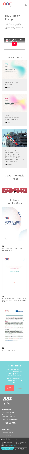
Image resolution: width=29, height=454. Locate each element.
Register (19, 388)
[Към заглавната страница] (7, 4)
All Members (9, 388)
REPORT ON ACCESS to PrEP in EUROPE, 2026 (13, 249)
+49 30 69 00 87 (9, 423)
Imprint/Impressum (7, 435)
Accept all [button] (7, 448)
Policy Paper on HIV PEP (10, 350)
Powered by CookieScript (14, 452)
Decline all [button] (21, 448)
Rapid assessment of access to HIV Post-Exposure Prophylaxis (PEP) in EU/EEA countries (14, 300)
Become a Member (7, 432)
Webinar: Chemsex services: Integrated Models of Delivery (12, 117)
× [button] (27, 439)
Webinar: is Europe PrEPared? (11, 83)
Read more (13, 445)
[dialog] (14, 446)
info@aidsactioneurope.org (10, 419)
